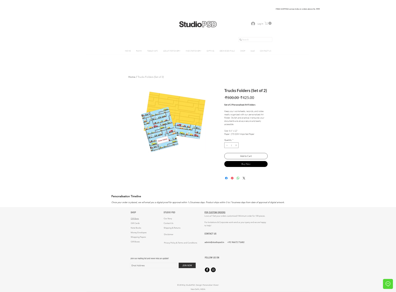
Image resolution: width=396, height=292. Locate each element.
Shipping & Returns (172, 228)
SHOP (133, 212)
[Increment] (236, 145)
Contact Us (168, 223)
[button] (268, 23)
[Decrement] (226, 145)
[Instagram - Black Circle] (213, 269)
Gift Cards (135, 223)
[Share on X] (244, 178)
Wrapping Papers (138, 237)
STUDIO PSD (169, 212)
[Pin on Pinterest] (232, 178)
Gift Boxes (135, 241)
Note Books (136, 228)
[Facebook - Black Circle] (207, 269)
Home (131, 76)
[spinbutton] (231, 145)
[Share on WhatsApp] (238, 178)
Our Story (168, 218)
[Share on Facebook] (226, 178)
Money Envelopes (139, 232)
